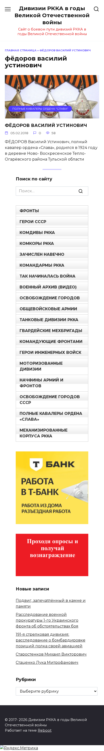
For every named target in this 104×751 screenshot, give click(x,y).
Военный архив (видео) (48, 287)
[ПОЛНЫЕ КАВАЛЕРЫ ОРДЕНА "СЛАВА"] (52, 115)
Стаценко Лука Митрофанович (47, 662)
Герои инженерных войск (50, 352)
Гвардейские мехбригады (51, 330)
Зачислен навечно (42, 254)
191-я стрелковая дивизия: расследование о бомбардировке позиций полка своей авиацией (50, 640)
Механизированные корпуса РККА (43, 433)
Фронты (29, 211)
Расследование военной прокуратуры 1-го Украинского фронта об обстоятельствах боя (47, 620)
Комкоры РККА (37, 243)
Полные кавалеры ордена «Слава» (51, 416)
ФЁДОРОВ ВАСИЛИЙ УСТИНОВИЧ (46, 125)
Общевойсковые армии (48, 309)
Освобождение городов (50, 298)
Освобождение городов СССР (50, 400)
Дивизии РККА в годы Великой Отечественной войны (52, 15)
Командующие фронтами (51, 341)
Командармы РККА (42, 265)
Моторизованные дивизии (41, 366)
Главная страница (21, 50)
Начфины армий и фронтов (41, 383)
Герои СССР (33, 221)
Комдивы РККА (37, 232)
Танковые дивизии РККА (49, 319)
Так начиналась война (47, 276)
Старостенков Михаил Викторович (51, 654)
